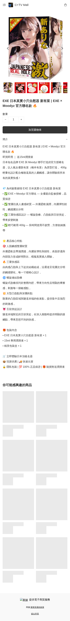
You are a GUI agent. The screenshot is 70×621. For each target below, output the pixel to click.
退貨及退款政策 (37, 607)
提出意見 (35, 614)
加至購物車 (35, 129)
